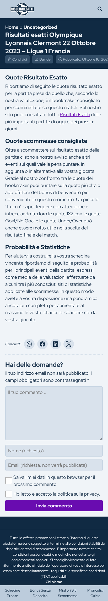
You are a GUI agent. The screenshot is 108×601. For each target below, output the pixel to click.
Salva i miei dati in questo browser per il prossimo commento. (54, 480)
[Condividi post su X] (68, 344)
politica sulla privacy (78, 494)
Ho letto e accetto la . (56, 494)
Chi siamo (54, 581)
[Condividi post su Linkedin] (55, 344)
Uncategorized (40, 27)
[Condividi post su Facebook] (42, 344)
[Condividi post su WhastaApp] (29, 344)
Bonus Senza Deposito (40, 593)
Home (12, 27)
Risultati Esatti (75, 114)
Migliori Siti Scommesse (68, 593)
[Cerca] (100, 9)
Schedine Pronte (12, 593)
